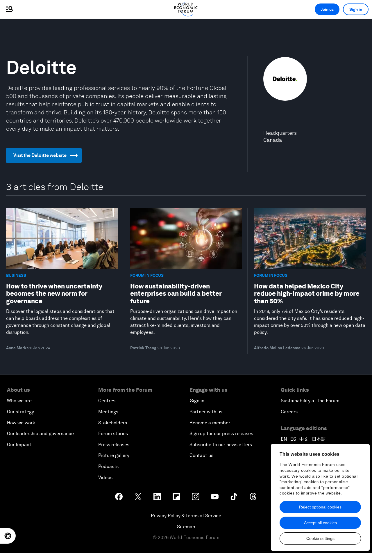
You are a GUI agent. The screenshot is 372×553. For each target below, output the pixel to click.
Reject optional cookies (320, 507)
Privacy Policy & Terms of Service (186, 515)
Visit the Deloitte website (40, 155)
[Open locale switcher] (7, 535)
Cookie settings (320, 538)
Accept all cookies (320, 522)
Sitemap (186, 526)
